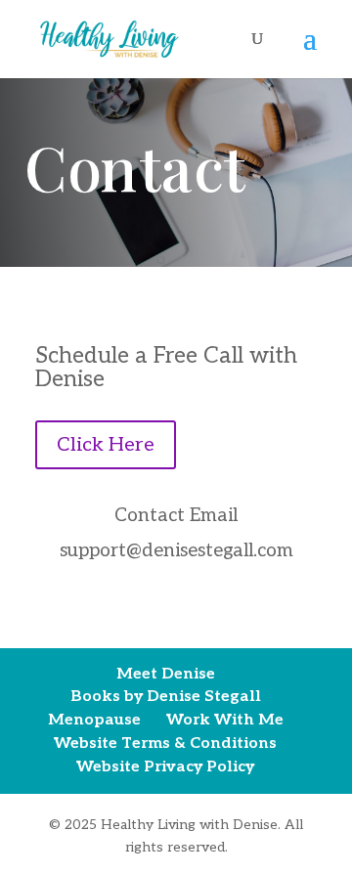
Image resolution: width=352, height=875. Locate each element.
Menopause (94, 720)
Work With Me (225, 720)
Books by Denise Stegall (165, 696)
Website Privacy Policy (165, 767)
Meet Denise (165, 674)
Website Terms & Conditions (165, 743)
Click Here (105, 445)
